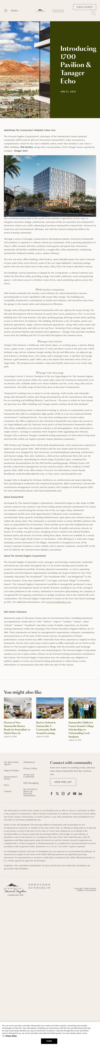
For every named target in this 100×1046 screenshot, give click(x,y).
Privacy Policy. (11, 1036)
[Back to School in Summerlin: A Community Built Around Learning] (50, 698)
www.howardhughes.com (58, 602)
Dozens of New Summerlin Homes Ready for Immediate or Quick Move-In (17, 728)
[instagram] (63, 793)
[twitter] (57, 793)
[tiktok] (68, 793)
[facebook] (51, 793)
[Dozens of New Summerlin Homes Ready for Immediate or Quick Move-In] (18, 698)
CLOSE (49, 1041)
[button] (63, 782)
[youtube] (74, 793)
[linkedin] (80, 793)
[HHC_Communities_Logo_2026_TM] (15, 890)
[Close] (96, 1026)
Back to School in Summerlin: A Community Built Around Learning (46, 728)
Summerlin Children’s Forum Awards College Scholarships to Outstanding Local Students (81, 729)
